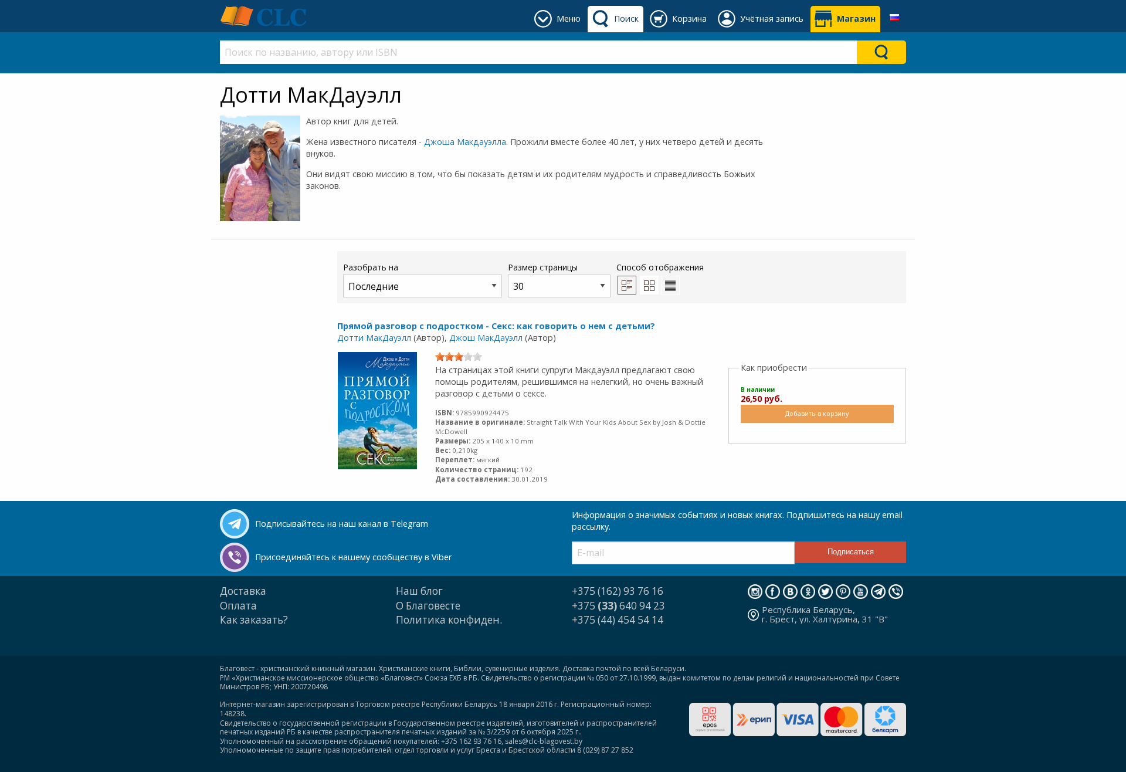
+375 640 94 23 (618, 605)
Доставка (243, 591)
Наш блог (419, 591)
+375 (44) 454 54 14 (617, 620)
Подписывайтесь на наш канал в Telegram (341, 523)
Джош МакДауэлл (486, 337)
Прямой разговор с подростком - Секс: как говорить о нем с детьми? (496, 325)
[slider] (458, 356)
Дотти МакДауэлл (374, 337)
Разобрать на (370, 267)
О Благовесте (428, 605)
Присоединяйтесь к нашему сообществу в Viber (353, 557)
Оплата (238, 605)
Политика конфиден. (449, 620)
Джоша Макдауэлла (465, 141)
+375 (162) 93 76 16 (617, 591)
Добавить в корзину (817, 413)
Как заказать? (254, 620)
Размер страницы (543, 267)
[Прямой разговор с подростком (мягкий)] (377, 409)
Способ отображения (660, 267)
